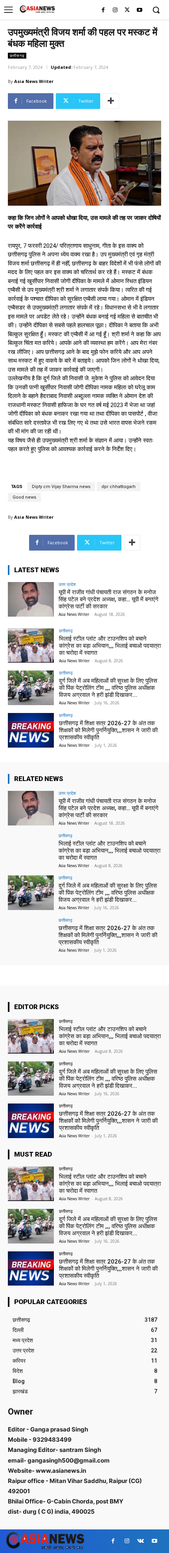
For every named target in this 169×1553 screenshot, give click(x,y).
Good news (24, 497)
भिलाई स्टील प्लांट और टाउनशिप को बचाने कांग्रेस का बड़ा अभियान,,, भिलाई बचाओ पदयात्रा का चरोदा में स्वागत (110, 645)
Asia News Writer (33, 81)
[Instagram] (115, 10)
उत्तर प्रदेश (67, 584)
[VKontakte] (140, 1541)
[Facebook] (103, 10)
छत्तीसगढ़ (17, 55)
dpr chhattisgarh (118, 486)
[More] (111, 101)
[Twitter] (127, 10)
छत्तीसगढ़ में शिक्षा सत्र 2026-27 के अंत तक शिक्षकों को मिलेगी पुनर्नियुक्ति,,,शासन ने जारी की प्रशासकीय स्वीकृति (108, 730)
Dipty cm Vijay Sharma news (61, 486)
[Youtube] (139, 10)
